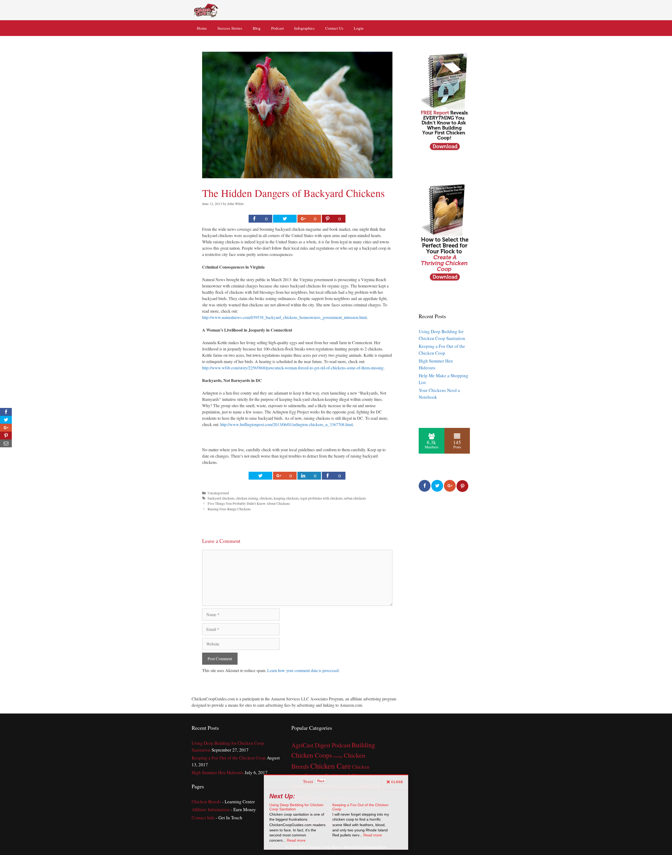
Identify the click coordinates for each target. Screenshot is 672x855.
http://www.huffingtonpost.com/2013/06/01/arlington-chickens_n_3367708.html (286, 424)
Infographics (304, 28)
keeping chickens (286, 498)
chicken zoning (247, 498)
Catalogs (338, 756)
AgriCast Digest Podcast (320, 745)
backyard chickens (221, 498)
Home (202, 28)
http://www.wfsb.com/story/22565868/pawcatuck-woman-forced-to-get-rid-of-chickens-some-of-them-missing (293, 367)
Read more (296, 840)
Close (397, 782)
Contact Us (334, 28)
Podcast (277, 28)
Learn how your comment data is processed (303, 670)
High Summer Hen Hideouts (218, 772)
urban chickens (355, 498)
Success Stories (229, 28)
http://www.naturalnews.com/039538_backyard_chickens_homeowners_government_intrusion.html (284, 317)
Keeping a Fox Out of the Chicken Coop (229, 758)
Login (359, 28)
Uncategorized (218, 493)
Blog (257, 28)
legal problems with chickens (321, 498)
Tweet (308, 781)
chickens (266, 498)
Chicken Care (330, 766)
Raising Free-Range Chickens (229, 509)
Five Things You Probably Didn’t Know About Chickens (249, 503)
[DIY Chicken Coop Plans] (206, 9)
